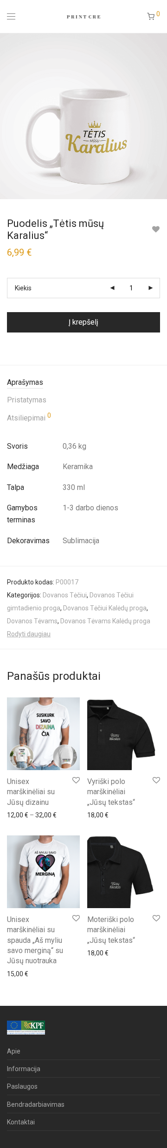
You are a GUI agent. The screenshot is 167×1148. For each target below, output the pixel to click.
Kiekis (23, 288)
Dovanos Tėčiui (65, 595)
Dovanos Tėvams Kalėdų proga (105, 621)
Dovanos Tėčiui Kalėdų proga (105, 608)
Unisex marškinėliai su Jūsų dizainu (31, 792)
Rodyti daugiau (29, 634)
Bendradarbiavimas (35, 1104)
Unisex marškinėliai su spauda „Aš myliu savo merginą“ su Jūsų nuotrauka (35, 940)
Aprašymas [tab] (25, 382)
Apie (13, 1051)
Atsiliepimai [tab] (29, 417)
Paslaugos (22, 1086)
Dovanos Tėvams (32, 621)
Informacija (23, 1069)
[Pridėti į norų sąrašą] (155, 229)
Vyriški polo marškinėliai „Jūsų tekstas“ (111, 792)
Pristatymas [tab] (26, 399)
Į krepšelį (83, 322)
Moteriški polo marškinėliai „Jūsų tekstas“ (111, 930)
